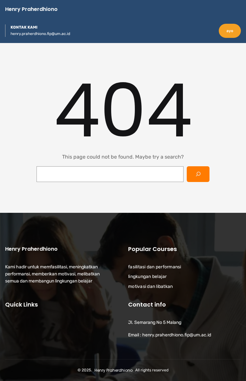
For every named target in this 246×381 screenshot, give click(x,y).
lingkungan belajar (147, 276)
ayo (229, 31)
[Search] (198, 174)
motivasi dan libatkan (150, 286)
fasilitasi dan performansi (154, 267)
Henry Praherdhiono (31, 9)
